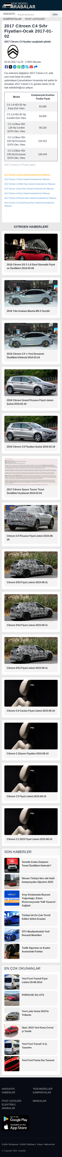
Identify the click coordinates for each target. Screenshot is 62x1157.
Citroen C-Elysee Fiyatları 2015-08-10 (28, 753)
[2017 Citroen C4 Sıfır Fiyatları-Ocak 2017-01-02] (6, 67)
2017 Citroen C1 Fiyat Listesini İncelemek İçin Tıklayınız (27, 175)
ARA (55, 14)
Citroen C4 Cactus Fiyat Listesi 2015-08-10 (31, 710)
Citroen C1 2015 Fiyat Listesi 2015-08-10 (29, 839)
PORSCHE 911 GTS (33, 995)
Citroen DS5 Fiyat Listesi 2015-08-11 (27, 582)
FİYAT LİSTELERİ (11, 1101)
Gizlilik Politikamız (28, 1144)
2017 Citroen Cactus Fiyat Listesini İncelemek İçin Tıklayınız (29, 189)
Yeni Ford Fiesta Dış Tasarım (38, 1060)
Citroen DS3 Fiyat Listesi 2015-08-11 (27, 668)
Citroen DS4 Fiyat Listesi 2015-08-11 (27, 625)
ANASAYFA (9, 14)
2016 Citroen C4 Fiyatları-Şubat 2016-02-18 (31, 446)
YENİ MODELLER (43, 1089)
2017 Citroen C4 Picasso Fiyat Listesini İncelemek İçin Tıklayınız (30, 198)
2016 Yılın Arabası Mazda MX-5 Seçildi (28, 311)
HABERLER (8, 1092)
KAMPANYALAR (42, 1092)
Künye (40, 1144)
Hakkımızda (49, 1144)
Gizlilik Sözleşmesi (10, 1144)
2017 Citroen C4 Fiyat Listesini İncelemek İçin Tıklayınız (27, 193)
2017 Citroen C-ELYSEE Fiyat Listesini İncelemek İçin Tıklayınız (30, 184)
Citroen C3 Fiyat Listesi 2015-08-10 (26, 796)
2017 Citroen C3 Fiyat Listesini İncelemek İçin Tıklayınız (27, 179)
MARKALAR (39, 1101)
